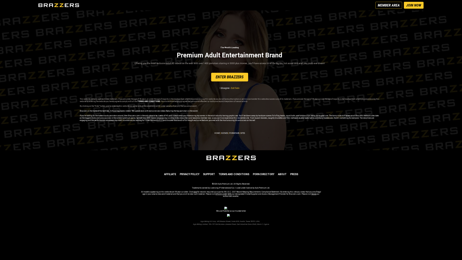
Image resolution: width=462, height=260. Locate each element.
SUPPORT (209, 174)
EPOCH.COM (221, 194)
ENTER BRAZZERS (230, 77)
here (195, 192)
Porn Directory (263, 174)
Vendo (313, 194)
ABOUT (282, 174)
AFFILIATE (170, 174)
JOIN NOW (413, 5)
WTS (229, 194)
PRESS (294, 174)
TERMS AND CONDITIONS (234, 174)
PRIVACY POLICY (189, 174)
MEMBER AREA (389, 5)
